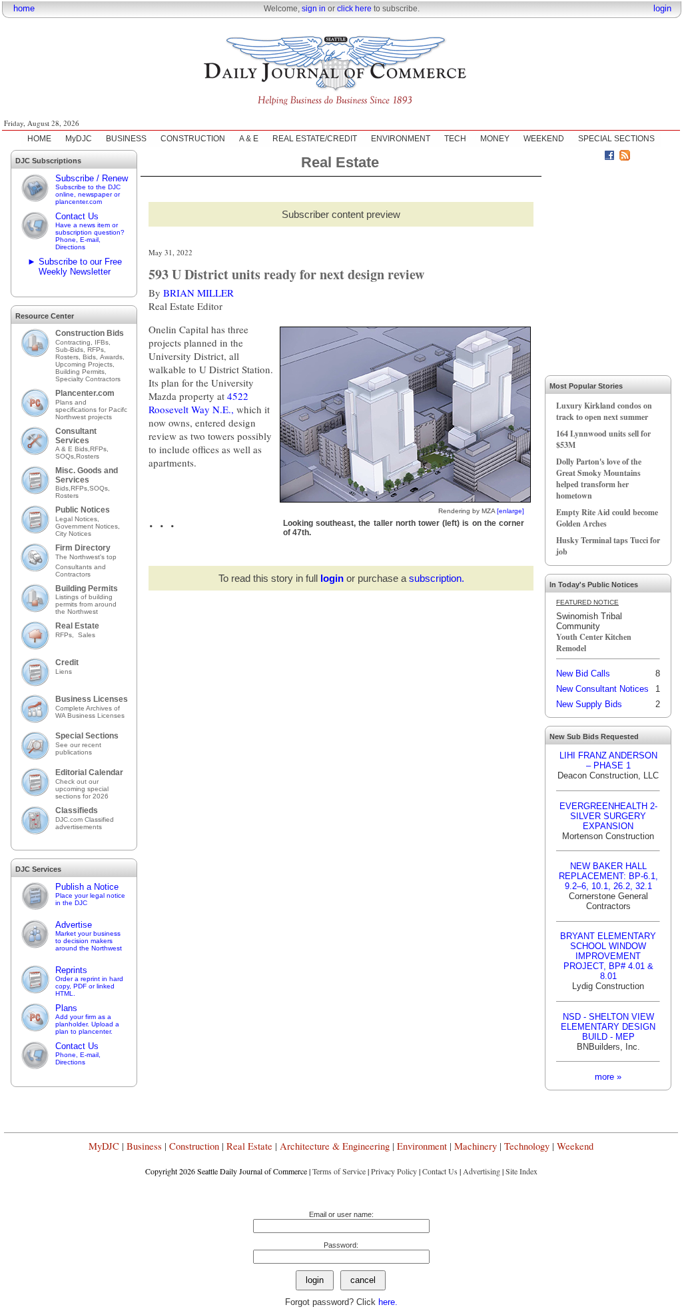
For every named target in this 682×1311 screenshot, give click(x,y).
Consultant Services (76, 436)
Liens (63, 671)
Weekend (575, 1146)
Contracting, (75, 342)
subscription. (436, 578)
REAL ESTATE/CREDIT (314, 138)
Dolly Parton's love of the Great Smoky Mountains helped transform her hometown (598, 478)
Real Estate (77, 626)
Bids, (91, 357)
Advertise (88, 936)
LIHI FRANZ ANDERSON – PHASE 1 (608, 760)
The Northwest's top (86, 557)
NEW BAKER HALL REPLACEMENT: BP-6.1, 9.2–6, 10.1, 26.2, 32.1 (608, 876)
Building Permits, (82, 371)
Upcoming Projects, (85, 364)
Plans (87, 1019)
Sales (86, 635)
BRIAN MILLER (198, 292)
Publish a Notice (90, 894)
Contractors (73, 574)
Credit (67, 662)
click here (354, 8)
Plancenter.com (85, 393)
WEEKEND (543, 138)
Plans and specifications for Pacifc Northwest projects (91, 410)
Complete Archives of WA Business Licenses (90, 711)
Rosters (87, 456)
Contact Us (90, 231)
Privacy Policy (394, 1171)
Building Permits (86, 588)
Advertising (481, 1171)
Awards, (112, 357)
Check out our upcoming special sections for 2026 (82, 789)
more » (608, 1077)
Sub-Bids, (71, 349)
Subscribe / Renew (91, 189)
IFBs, (104, 342)
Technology (526, 1146)
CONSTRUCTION (193, 138)
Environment (422, 1146)
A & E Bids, (72, 449)
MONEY (495, 138)
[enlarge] (510, 511)
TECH (455, 138)
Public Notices (82, 510)
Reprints (89, 981)
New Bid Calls (583, 673)
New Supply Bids (589, 704)
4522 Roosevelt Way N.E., (198, 402)
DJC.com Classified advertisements (84, 823)
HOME (39, 138)
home (24, 8)
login (662, 8)
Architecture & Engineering (335, 1146)
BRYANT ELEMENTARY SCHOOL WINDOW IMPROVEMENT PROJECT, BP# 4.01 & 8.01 (608, 956)
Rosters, (69, 357)
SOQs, (65, 456)
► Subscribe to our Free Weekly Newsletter (74, 267)
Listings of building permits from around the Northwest (86, 604)
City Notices (73, 533)
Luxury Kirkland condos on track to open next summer (604, 411)
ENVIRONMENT (400, 138)
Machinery (475, 1146)
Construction (194, 1146)
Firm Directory (83, 548)
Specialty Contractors (89, 379)
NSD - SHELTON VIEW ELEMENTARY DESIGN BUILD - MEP (608, 1027)
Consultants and (80, 567)
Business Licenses (91, 699)
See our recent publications (78, 748)
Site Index (521, 1171)
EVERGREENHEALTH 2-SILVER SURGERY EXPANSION (608, 816)
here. (388, 1302)
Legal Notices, (78, 519)
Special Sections (87, 735)
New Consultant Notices (602, 689)
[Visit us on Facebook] (609, 157)
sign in (314, 8)
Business (144, 1146)
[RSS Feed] (624, 157)
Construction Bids (89, 333)
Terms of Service (339, 1171)
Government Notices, (88, 526)
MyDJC (78, 138)
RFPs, (97, 349)
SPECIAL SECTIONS (616, 138)
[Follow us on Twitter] (594, 157)
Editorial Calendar (89, 772)
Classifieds (76, 810)
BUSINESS (126, 138)
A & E (248, 138)
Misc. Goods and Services (86, 475)
